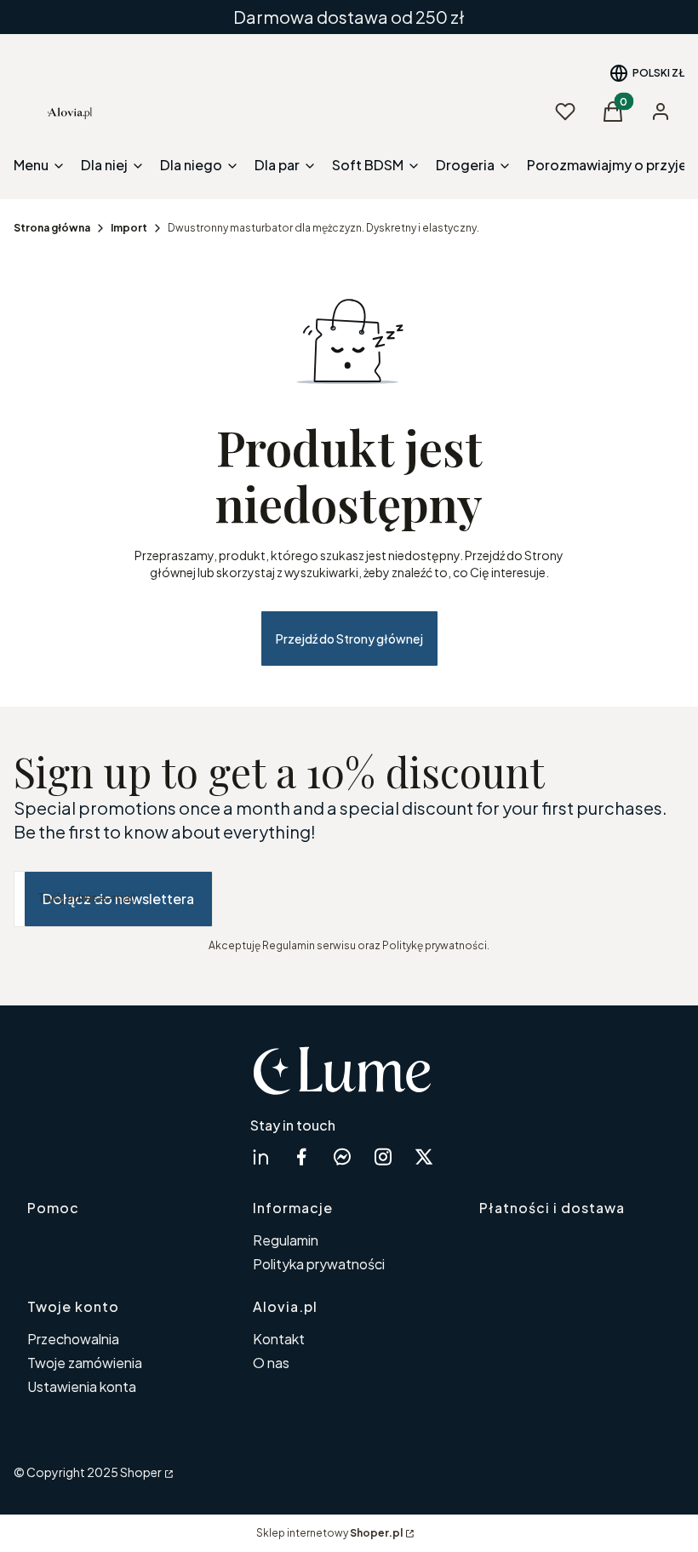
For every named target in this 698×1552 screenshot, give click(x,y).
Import (129, 227)
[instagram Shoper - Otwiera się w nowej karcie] (383, 1156)
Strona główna (52, 227)
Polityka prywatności (319, 1264)
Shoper (141, 1472)
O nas (271, 1363)
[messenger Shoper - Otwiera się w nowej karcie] (342, 1156)
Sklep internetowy (329, 1532)
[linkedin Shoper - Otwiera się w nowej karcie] (260, 1156)
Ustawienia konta (81, 1386)
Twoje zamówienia (84, 1363)
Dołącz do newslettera (118, 899)
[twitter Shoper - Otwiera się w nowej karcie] (424, 1156)
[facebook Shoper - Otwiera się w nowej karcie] (301, 1156)
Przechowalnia (73, 1339)
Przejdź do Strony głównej (349, 638)
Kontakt (279, 1339)
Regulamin (285, 1240)
